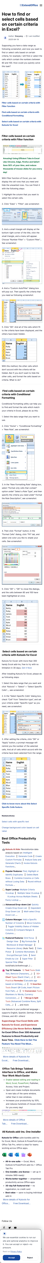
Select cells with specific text (15, 821)
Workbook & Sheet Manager (20, 945)
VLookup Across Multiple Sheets (22, 896)
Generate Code (25, 856)
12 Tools (28, 970)
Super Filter (27, 958)
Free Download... (21, 1060)
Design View (12, 941)
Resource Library (14, 948)
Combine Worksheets (25, 951)
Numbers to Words (15, 994)
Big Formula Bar (29, 941)
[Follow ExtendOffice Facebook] (4, 1227)
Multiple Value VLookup (28, 893)
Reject (30, 1257)
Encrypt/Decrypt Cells (17, 955)
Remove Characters (20, 973)
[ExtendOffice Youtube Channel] (15, 1227)
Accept (11, 1257)
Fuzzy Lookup (12, 900)
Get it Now (27, 668)
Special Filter (11, 962)
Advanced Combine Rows (24, 1001)
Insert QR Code (19, 987)
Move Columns (34, 923)
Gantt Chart (23, 977)
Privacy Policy (16, 1251)
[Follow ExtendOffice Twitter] (9, 1227)
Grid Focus (29, 938)
